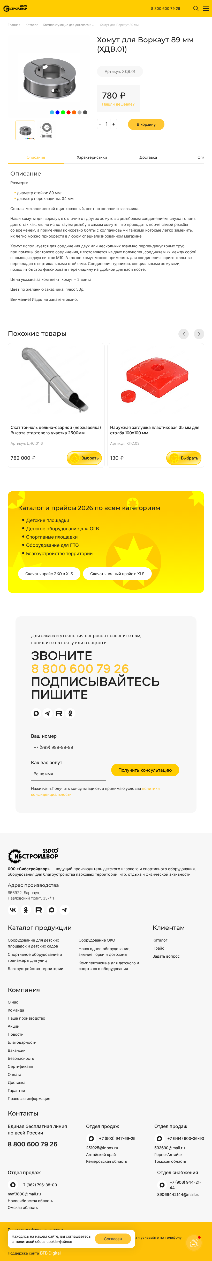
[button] (183, 334)
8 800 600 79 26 (165, 8)
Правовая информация (29, 1098)
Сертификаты (20, 1066)
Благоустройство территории (35, 968)
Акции (13, 1026)
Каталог (160, 940)
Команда (16, 1010)
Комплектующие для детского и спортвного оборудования (109, 965)
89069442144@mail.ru (178, 1194)
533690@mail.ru (169, 1147)
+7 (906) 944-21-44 (185, 1185)
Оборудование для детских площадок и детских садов (33, 943)
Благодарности (22, 1042)
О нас (13, 1002)
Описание (36, 157)
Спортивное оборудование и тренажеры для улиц (35, 957)
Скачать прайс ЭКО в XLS (49, 573)
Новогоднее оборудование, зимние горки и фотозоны (105, 951)
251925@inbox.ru (102, 1147)
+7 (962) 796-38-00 (39, 1184)
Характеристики (92, 157)
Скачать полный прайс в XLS (117, 573)
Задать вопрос (166, 956)
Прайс (158, 948)
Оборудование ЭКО (97, 940)
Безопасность (21, 1058)
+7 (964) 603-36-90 (185, 1138)
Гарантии (16, 1090)
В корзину (146, 124)
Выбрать (90, 458)
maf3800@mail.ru (24, 1194)
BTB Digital (50, 1253)
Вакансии (17, 1050)
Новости (16, 1034)
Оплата (14, 1074)
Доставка (148, 157)
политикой (25, 1241)
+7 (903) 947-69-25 (117, 1138)
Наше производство (26, 1018)
